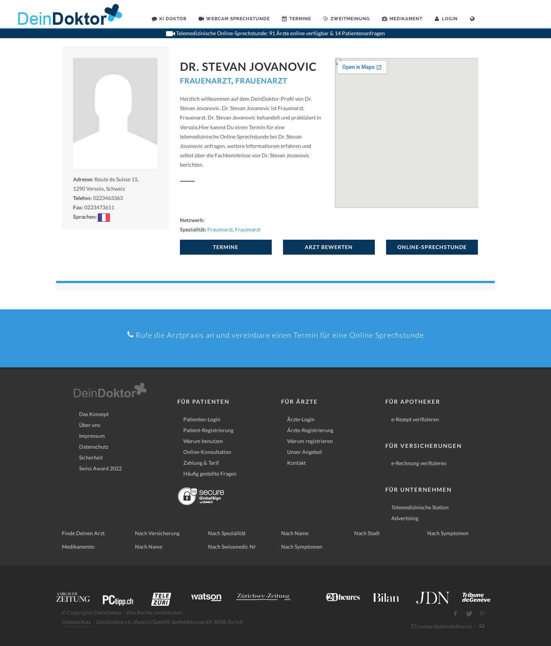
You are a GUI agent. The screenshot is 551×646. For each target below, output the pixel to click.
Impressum (92, 436)
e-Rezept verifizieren (415, 419)
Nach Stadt (367, 533)
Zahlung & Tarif (201, 463)
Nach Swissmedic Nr (232, 546)
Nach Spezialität (227, 533)
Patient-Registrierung (208, 430)
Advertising (404, 518)
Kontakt (296, 463)
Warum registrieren (310, 441)
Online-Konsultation (207, 452)
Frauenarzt (205, 80)
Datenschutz (93, 446)
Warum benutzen (203, 441)
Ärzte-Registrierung (310, 430)
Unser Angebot (304, 452)
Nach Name (294, 533)
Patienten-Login (201, 419)
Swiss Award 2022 (100, 468)
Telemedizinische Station (420, 507)
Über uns (89, 425)
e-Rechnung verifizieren (418, 463)
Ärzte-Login (300, 419)
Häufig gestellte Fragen (210, 473)
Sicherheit (91, 457)
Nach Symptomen (448, 533)
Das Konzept (94, 414)
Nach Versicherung (157, 533)
